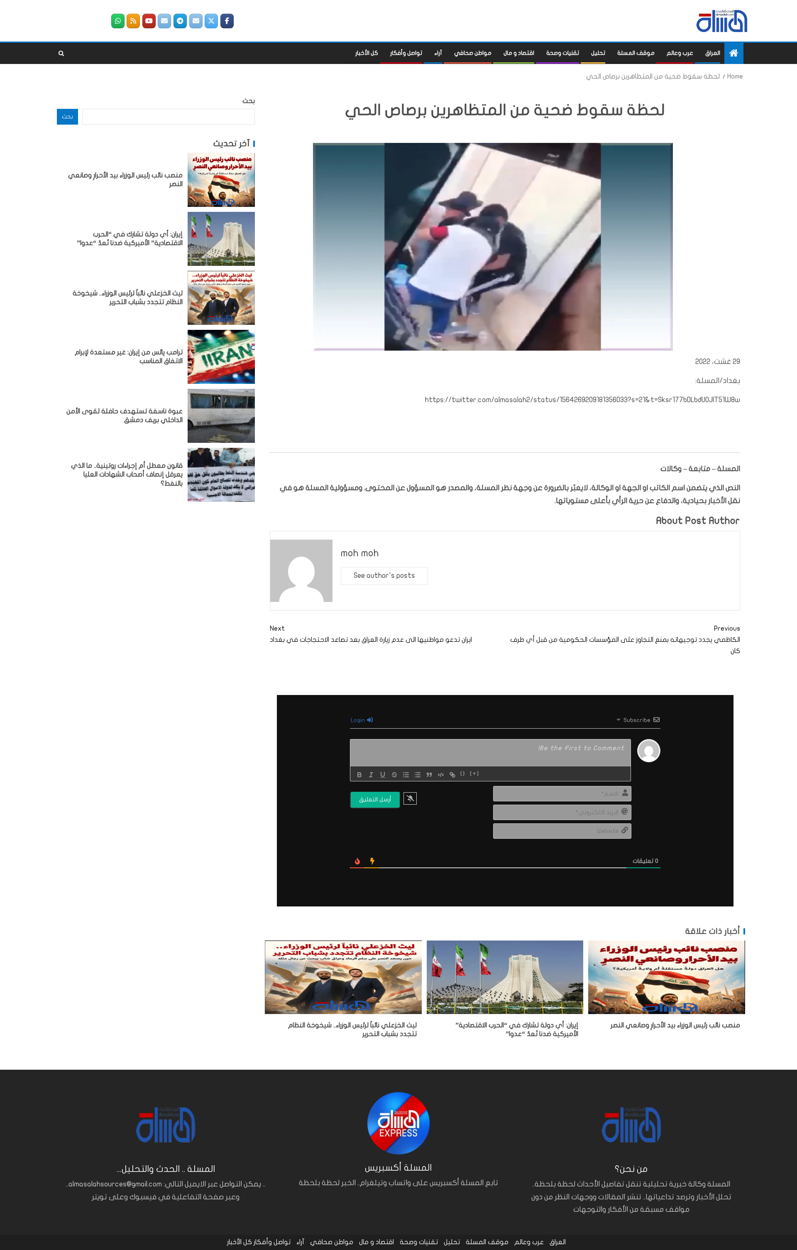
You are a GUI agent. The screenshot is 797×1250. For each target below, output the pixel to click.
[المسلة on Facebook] (227, 21)
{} (463, 774)
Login (358, 720)
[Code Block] (441, 775)
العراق (712, 53)
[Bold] (359, 775)
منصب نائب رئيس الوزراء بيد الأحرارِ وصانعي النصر (675, 1025)
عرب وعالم (680, 53)
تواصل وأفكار (406, 53)
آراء (438, 53)
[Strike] (394, 775)
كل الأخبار (366, 53)
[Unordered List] (417, 775)
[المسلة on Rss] (133, 21)
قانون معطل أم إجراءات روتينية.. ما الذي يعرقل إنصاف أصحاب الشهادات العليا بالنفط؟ (127, 474)
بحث (248, 101)
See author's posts (384, 576)
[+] (474, 774)
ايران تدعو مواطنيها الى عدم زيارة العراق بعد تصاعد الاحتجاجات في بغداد (371, 634)
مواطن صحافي (472, 53)
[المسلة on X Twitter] (211, 21)
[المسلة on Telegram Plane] (180, 21)
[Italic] (371, 775)
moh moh (360, 553)
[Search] (61, 53)
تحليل (598, 53)
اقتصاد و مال (519, 53)
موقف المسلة (636, 53)
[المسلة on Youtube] (149, 21)
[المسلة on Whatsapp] (118, 21)
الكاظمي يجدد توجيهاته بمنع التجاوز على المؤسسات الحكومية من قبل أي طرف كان (625, 639)
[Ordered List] (406, 775)
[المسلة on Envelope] (196, 21)
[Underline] (383, 775)
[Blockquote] (429, 775)
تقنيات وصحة (562, 53)
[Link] (452, 775)
